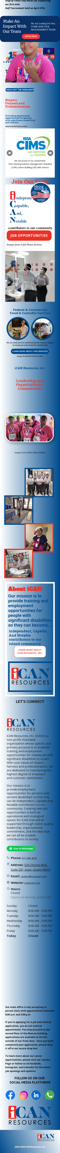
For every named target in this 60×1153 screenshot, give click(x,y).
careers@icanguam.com (33, 876)
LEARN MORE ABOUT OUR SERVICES (30, 351)
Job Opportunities (29, 235)
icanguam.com (32, 883)
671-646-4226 (29, 858)
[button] (10, 153)
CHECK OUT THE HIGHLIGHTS (19, 89)
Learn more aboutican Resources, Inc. (30, 651)
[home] (46, 1137)
